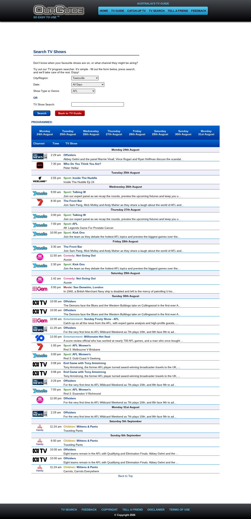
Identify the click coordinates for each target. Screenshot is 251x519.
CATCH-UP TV (136, 10)
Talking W (75, 192)
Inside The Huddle (80, 177)
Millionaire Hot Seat (87, 336)
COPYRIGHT (109, 509)
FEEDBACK (198, 10)
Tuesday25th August (68, 133)
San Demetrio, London (83, 287)
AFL (71, 223)
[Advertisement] (125, 34)
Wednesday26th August (91, 133)
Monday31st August (206, 133)
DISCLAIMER (156, 509)
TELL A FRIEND (178, 10)
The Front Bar (73, 200)
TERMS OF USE (179, 509)
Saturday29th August (160, 133)
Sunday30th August (183, 133)
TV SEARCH (157, 10)
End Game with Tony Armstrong (85, 363)
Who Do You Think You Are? (82, 163)
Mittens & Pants (81, 426)
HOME (104, 10)
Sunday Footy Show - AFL (91, 319)
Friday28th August (137, 133)
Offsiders (70, 155)
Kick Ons (74, 232)
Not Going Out (80, 255)
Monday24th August (45, 133)
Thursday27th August (114, 133)
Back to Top (125, 475)
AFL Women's (77, 345)
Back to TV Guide (70, 113)
